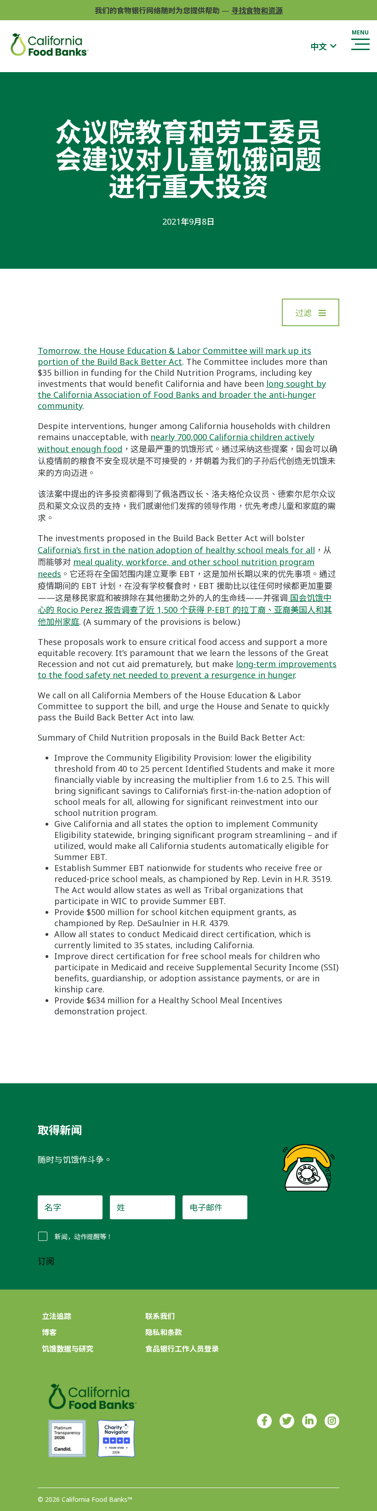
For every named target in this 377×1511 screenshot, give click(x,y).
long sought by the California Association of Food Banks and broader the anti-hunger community (182, 394)
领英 (309, 1421)
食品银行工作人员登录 (182, 1349)
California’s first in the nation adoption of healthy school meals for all (176, 549)
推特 (287, 1421)
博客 (49, 1332)
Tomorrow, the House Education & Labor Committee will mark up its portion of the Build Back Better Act (174, 356)
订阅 (46, 1261)
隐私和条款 (163, 1332)
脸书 (264, 1421)
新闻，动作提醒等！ (84, 1236)
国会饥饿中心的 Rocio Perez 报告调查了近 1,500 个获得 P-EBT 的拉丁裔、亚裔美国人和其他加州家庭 (185, 609)
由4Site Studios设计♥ (306, 1499)
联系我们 (160, 1316)
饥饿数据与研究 (67, 1349)
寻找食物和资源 (257, 11)
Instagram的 (332, 1421)
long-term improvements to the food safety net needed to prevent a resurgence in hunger (187, 669)
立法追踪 (56, 1316)
